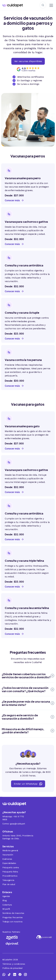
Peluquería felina (10, 871)
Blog (4, 900)
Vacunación (7, 854)
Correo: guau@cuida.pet (13, 823)
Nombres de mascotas (13, 913)
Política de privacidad (12, 968)
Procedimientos (9, 876)
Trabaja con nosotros (12, 921)
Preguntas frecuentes (12, 917)
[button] (51, 5)
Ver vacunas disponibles (28, 61)
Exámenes (7, 859)
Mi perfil (6, 909)
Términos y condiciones (13, 964)
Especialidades (9, 863)
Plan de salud (8, 884)
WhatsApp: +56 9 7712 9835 (13, 818)
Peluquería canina (10, 867)
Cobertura (7, 905)
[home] (15, 5)
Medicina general (10, 850)
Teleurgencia (8, 880)
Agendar (6, 896)
